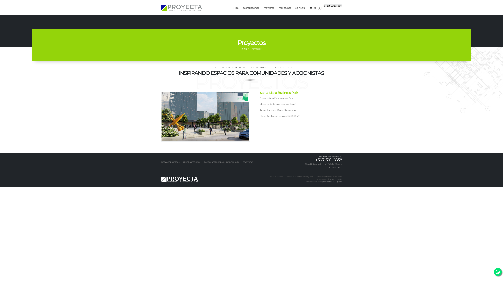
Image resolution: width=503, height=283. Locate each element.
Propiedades (285, 8)
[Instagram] (319, 8)
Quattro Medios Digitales (331, 182)
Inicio (236, 8)
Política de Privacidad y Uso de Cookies (221, 162)
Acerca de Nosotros (170, 162)
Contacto (300, 8)
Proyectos (269, 8)
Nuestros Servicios (191, 162)
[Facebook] (311, 8)
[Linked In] (315, 8)
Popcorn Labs (336, 179)
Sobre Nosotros (251, 8)
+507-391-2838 (328, 159)
